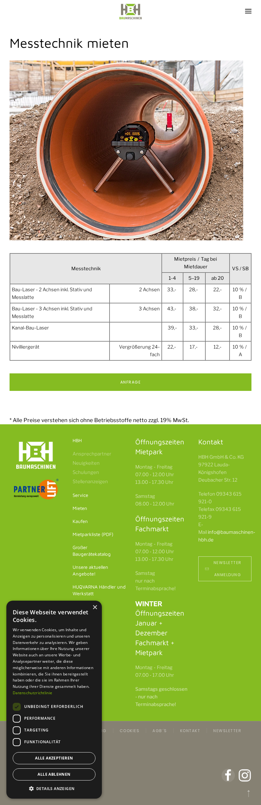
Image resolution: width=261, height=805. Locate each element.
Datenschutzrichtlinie (32, 693)
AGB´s (159, 730)
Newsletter (227, 730)
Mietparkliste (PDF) (93, 534)
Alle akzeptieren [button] (54, 758)
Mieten (80, 508)
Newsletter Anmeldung (228, 568)
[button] (248, 11)
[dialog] (54, 700)
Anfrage (130, 382)
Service (80, 495)
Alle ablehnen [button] (54, 774)
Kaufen (80, 521)
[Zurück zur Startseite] (130, 11)
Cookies (130, 730)
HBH (77, 440)
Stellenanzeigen (90, 481)
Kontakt (190, 730)
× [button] (94, 607)
